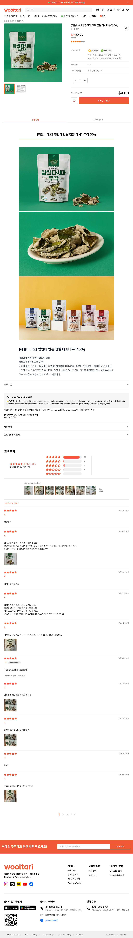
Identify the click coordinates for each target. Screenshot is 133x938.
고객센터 (92, 870)
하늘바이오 (75, 29)
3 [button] (67, 814)
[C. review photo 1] (10, 705)
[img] (10, 510)
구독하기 (120, 846)
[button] (76, 41)
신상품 (36, 16)
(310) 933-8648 (53, 907)
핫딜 (29, 16)
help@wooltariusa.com (55, 915)
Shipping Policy (64, 935)
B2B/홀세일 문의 (117, 875)
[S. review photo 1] (10, 559)
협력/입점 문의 (116, 870)
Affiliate (79, 935)
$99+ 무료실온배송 (50, 16)
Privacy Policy (31, 935)
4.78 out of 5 (30, 464)
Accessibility (51, 920)
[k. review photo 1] (10, 645)
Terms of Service (13, 935)
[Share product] (126, 28)
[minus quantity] (75, 80)
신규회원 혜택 (73, 875)
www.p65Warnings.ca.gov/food (97, 404)
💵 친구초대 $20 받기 (69, 16)
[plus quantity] (84, 80)
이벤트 (84, 16)
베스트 (22, 16)
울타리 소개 (72, 870)
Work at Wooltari (75, 883)
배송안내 (92, 875)
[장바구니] (127, 9)
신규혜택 (93, 16)
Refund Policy (48, 935)
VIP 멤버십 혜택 (74, 879)
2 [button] (63, 814)
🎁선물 (102, 16)
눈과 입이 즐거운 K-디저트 (13, 21)
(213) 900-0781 (100, 907)
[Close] (127, 3)
